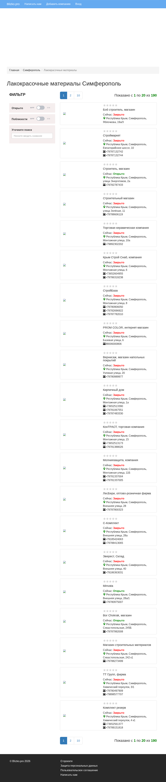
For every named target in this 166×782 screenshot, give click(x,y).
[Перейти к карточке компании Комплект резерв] (80, 715)
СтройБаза (110, 290)
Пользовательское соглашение (79, 770)
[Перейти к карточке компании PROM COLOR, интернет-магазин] (80, 333)
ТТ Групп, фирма (114, 674)
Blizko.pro (13, 4)
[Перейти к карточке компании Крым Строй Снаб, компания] (80, 265)
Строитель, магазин (116, 168)
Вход (78, 4)
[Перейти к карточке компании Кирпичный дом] (80, 399)
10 (78, 95)
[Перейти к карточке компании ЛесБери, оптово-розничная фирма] (80, 499)
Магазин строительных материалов (127, 645)
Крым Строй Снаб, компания (122, 257)
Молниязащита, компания (120, 460)
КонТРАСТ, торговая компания (123, 426)
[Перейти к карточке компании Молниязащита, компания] (80, 468)
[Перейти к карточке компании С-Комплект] (80, 530)
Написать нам (32, 4)
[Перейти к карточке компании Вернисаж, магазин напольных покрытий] (80, 364)
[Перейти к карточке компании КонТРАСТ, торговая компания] (80, 434)
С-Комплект (111, 523)
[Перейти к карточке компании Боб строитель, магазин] (80, 113)
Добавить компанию (58, 4)
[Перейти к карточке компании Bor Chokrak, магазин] (80, 621)
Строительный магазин (118, 198)
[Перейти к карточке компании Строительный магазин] (80, 204)
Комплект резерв (114, 707)
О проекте (66, 761)
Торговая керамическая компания (126, 227)
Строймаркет (111, 135)
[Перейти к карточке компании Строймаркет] (80, 143)
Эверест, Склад (113, 556)
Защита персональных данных (79, 765)
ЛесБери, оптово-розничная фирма (127, 493)
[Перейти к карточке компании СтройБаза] (80, 300)
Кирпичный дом (113, 389)
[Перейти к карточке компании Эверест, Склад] (80, 562)
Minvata (108, 585)
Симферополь (31, 70)
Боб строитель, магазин (119, 109)
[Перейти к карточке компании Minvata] (80, 591)
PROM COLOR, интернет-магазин (125, 327)
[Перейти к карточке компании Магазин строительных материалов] (80, 650)
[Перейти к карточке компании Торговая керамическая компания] (80, 233)
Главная (14, 70)
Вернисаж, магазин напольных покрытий (124, 359)
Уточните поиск (22, 129)
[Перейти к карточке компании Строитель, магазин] (80, 174)
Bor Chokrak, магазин (117, 615)
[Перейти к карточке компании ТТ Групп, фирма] (80, 682)
